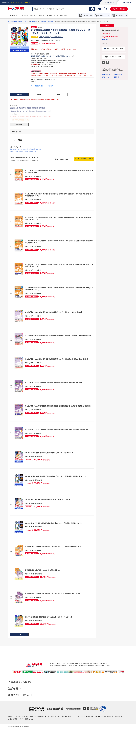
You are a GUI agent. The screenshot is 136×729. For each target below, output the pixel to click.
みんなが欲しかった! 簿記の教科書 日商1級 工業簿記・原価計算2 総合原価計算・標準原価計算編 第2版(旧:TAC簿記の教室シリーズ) (59, 195)
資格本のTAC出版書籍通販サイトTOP (18, 21)
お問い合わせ (29, 719)
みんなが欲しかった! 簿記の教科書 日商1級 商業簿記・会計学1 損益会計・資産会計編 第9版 (53, 312)
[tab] (107, 25)
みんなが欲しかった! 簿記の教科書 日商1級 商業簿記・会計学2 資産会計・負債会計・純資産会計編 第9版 (58, 336)
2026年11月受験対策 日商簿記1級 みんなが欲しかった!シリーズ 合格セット (48, 617)
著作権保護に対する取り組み (113, 716)
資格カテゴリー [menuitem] (14, 15)
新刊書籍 (49, 15)
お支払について (118, 75)
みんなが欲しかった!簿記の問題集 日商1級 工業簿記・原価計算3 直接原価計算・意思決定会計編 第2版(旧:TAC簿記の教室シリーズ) (59, 289)
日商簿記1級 (42, 21)
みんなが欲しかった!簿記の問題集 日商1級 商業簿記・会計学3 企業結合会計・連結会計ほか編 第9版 (56, 429)
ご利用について (106, 75)
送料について (105, 77)
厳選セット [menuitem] (28, 15)
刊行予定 (56, 15)
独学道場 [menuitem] (41, 15)
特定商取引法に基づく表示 (24, 716)
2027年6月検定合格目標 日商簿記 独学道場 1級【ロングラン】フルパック (48, 500)
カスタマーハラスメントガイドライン (90, 716)
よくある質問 (12, 719)
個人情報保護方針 (40, 716)
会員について (105, 39)
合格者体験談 (63, 15)
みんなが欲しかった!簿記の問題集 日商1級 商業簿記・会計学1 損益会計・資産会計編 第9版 (53, 382)
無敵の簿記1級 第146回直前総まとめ (23, 151)
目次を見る (51, 86)
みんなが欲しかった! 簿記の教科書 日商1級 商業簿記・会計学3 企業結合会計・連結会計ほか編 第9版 (56, 359)
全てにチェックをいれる (61, 159)
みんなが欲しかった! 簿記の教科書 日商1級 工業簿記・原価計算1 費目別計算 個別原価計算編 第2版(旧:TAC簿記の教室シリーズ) (59, 171)
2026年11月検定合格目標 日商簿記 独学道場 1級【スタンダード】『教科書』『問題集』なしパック (55, 476)
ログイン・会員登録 (119, 9)
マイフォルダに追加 (115, 56)
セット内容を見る (37, 86)
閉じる (19, 634)
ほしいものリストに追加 (115, 48)
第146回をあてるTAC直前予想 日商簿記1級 (25, 149)
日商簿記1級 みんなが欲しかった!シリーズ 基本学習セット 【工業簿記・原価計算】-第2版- (53, 547)
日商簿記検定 (33, 21)
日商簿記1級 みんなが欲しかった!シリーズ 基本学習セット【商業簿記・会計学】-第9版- (52, 593)
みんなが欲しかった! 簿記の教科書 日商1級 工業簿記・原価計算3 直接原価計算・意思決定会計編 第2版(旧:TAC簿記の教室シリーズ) (59, 218)
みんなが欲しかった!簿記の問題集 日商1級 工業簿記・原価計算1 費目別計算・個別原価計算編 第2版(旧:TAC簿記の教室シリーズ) (59, 242)
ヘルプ (21, 719)
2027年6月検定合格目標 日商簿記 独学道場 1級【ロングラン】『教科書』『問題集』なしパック (54, 523)
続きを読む (19, 124)
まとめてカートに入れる (85, 158)
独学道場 (50, 21)
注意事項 (116, 77)
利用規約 (11, 716)
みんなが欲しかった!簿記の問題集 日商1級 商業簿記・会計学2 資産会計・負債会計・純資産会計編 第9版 (58, 406)
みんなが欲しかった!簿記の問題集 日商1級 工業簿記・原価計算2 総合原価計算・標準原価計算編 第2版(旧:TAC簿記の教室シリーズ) (59, 265)
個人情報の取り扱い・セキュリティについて (62, 716)
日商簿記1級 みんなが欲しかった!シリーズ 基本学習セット (43, 570)
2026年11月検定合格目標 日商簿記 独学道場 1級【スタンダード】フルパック (49, 453)
